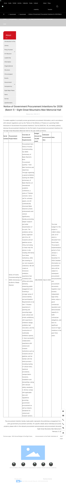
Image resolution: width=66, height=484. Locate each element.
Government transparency (12, 17)
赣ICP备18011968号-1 (38, 476)
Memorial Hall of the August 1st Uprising (22, 473)
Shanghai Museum (45, 471)
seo (39, 478)
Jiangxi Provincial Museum (32, 471)
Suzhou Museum (55, 471)
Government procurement (22, 17)
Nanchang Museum (39, 473)
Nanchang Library (49, 473)
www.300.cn (35, 478)
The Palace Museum (18, 471)
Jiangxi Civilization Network (24, 475)
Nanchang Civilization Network (40, 475)
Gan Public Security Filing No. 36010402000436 (35, 481)
